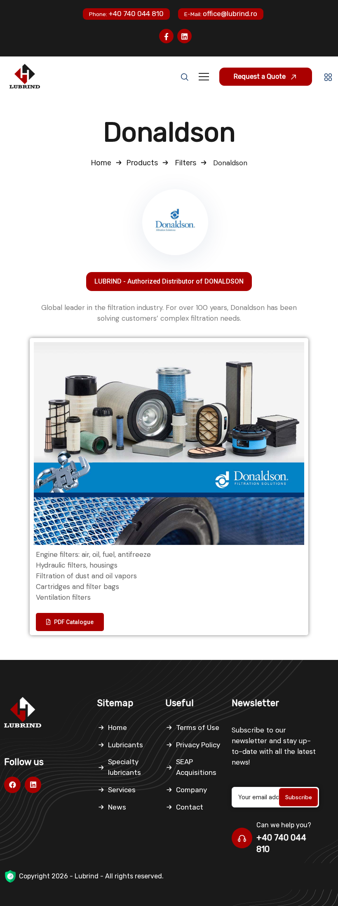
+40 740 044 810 (126, 13)
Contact (189, 807)
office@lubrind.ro (220, 13)
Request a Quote (260, 76)
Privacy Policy (198, 745)
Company (191, 790)
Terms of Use (197, 727)
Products (142, 162)
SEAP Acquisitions (196, 767)
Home (101, 162)
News (117, 807)
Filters (185, 162)
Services (122, 790)
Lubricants (125, 745)
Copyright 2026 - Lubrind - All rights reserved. (91, 876)
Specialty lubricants (124, 767)
